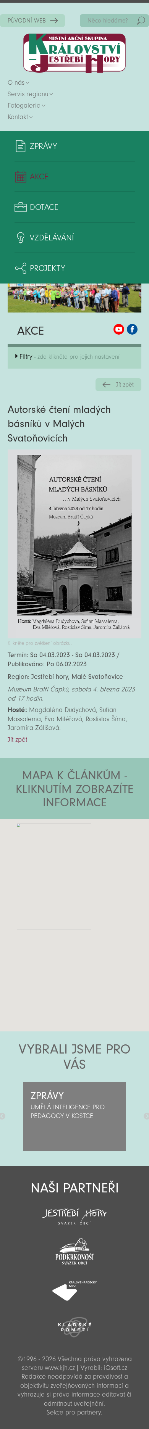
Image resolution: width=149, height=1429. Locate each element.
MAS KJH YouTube (118, 329)
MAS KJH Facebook (132, 329)
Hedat (141, 20)
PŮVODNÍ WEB (27, 20)
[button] (96, 865)
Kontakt (18, 117)
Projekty (47, 268)
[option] (74, 1116)
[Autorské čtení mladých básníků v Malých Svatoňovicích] (74, 636)
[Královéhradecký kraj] (74, 1286)
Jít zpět (125, 384)
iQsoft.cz (115, 1368)
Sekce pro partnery (74, 1412)
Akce (39, 177)
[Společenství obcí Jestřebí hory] (74, 1211)
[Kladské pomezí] (74, 1324)
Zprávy (43, 146)
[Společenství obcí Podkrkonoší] (74, 1249)
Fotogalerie (24, 105)
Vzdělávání (52, 238)
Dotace (44, 207)
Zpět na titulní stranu (74, 53)
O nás (16, 83)
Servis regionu (28, 94)
